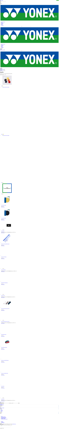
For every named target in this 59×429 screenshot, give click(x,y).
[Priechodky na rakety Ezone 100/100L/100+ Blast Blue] (7, 242)
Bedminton (2, 45)
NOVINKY (2, 47)
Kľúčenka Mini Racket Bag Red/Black (4, 422)
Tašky (1, 46)
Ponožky (2, 182)
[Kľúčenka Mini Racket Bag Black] (7, 408)
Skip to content (1, 0)
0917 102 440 (23, 26)
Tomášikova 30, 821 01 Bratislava (34, 26)
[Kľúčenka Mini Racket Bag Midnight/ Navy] (7, 281)
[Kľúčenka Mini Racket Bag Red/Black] (7, 421)
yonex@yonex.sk (28, 26)
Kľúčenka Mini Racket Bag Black (3, 409)
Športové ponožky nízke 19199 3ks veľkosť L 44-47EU (5, 396)
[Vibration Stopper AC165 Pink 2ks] (7, 255)
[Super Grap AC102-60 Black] (8, 268)
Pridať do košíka (2, 245)
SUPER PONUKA (3, 44)
